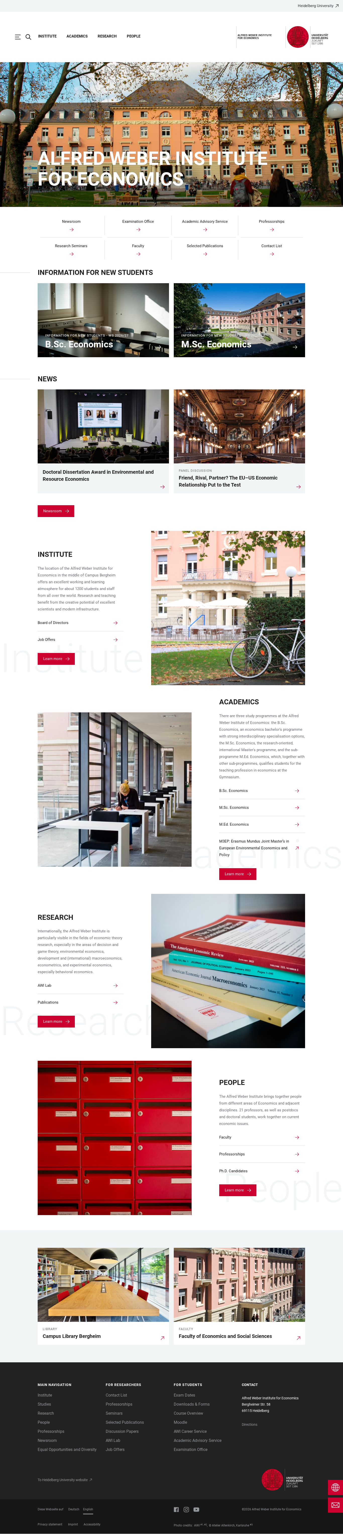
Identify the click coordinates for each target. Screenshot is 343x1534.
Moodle (180, 1422)
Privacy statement (50, 1524)
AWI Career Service (190, 1431)
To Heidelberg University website (63, 1480)
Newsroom (52, 511)
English (88, 1509)
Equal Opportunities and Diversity (67, 1449)
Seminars (114, 1413)
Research (107, 36)
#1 (201, 1524)
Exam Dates (184, 1395)
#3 (251, 1524)
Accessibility (92, 1524)
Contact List (116, 1395)
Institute (47, 36)
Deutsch (73, 1509)
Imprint (73, 1524)
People (133, 36)
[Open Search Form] (31, 37)
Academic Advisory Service (197, 1440)
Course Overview (188, 1413)
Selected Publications (125, 1422)
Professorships (51, 1431)
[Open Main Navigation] (20, 37)
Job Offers (115, 1449)
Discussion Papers (122, 1431)
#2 (205, 1524)
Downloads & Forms (192, 1404)
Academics (77, 36)
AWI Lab (113, 1440)
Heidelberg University (315, 6)
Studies (44, 1404)
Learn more (52, 658)
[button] (69, 1384)
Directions (249, 1424)
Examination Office (190, 1449)
